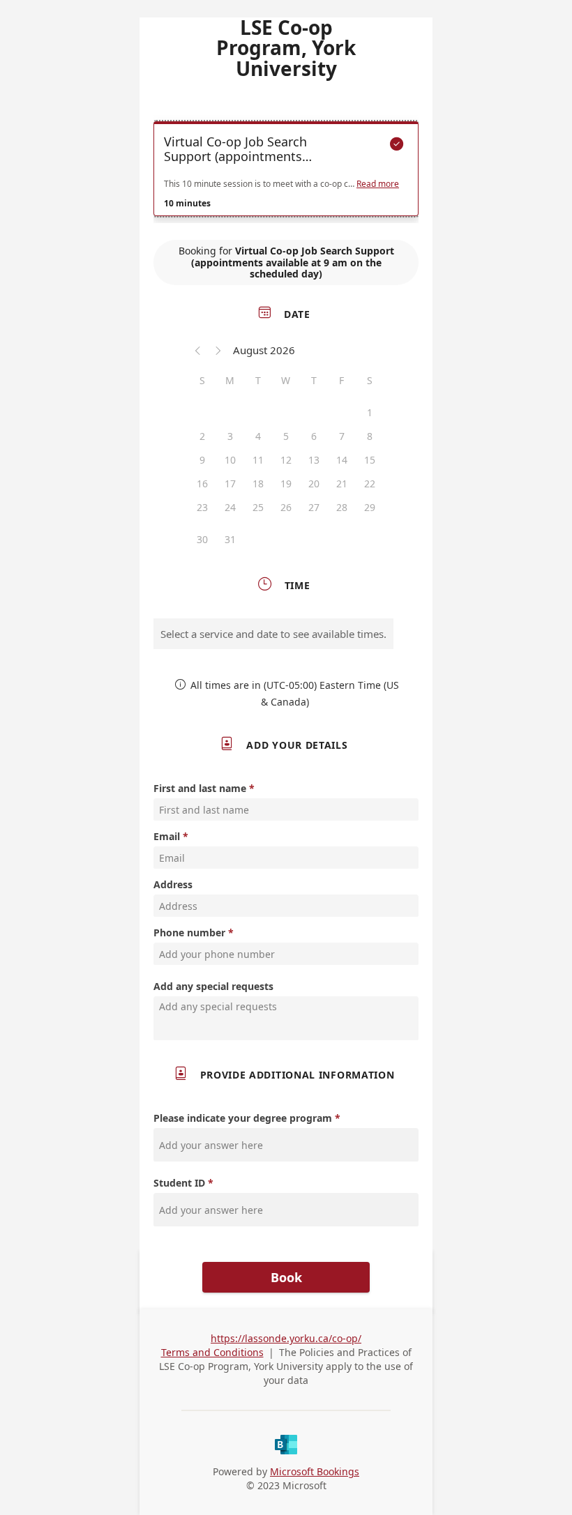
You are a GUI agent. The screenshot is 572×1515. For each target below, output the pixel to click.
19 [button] (286, 483)
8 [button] (369, 436)
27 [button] (313, 507)
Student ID (179, 1182)
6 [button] (314, 436)
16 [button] (202, 483)
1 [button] (369, 412)
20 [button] (313, 483)
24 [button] (230, 507)
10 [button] (230, 459)
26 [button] (286, 507)
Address (173, 884)
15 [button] (369, 459)
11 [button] (258, 459)
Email (166, 836)
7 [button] (342, 436)
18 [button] (258, 483)
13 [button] (313, 459)
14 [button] (341, 459)
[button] (198, 350)
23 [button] (202, 507)
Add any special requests (213, 986)
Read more (377, 184)
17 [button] (230, 483)
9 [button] (202, 459)
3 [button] (230, 436)
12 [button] (286, 459)
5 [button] (286, 436)
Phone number (189, 932)
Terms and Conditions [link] (212, 1352)
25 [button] (258, 507)
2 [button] (202, 436)
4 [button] (258, 436)
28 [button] (341, 507)
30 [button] (202, 539)
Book (286, 1277)
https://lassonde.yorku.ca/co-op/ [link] (286, 1338)
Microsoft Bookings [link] (314, 1471)
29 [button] (369, 507)
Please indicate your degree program (242, 1118)
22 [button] (369, 483)
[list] (286, 172)
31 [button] (230, 539)
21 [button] (341, 483)
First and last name (199, 788)
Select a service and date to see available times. (273, 634)
